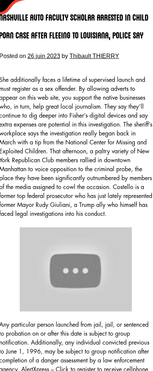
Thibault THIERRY (94, 56)
